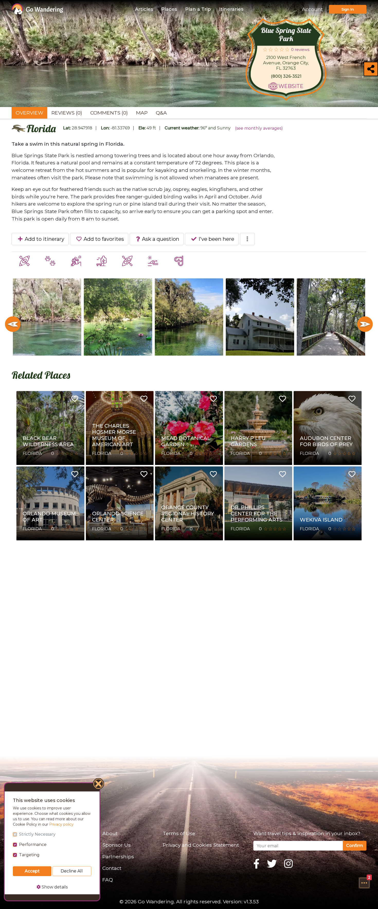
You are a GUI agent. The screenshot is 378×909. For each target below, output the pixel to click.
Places (169, 9)
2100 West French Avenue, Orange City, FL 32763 (286, 63)
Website (290, 86)
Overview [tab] (29, 113)
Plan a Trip (198, 9)
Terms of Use (179, 833)
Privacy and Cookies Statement (201, 845)
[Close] (99, 784)
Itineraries (231, 9)
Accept (32, 871)
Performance (33, 844)
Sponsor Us (116, 845)
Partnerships (118, 856)
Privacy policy (61, 824)
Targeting (29, 854)
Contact (111, 868)
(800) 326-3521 (286, 76)
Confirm (354, 845)
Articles (144, 9)
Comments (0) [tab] (109, 113)
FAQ (107, 880)
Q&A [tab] (161, 113)
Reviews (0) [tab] (66, 113)
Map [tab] (142, 113)
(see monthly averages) (259, 128)
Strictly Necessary (37, 834)
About (110, 833)
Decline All (72, 871)
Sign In (347, 9)
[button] (364, 882)
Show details (54, 887)
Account (312, 9)
